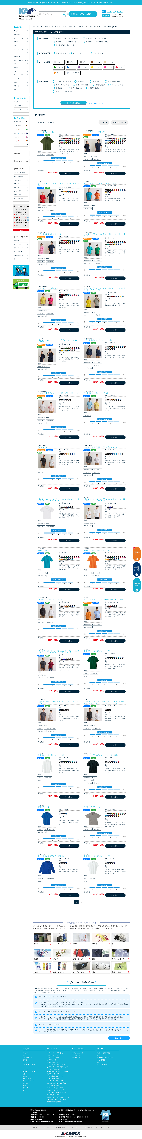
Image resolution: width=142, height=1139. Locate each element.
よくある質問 (101, 1060)
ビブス (25, 1074)
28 (19, 212)
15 (28, 217)
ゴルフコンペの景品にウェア (56, 1064)
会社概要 (35, 1127)
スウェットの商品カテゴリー (56, 1088)
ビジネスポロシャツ (53, 1062)
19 (21, 220)
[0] (137, 554)
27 (17, 212)
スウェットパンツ (28, 1081)
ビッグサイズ (76, 1055)
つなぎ (25, 1062)
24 (17, 223)
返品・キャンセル (102, 1064)
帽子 (24, 1090)
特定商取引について (91, 1127)
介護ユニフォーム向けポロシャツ (57, 1067)
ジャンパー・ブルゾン (29, 1064)
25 (19, 223)
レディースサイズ (77, 1053)
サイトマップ (105, 1127)
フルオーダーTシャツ (53, 1085)
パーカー (25, 1067)
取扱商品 (82, 27)
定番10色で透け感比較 (54, 1102)
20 (23, 220)
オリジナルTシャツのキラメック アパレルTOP (49, 27)
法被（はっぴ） (27, 1078)
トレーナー (26, 1069)
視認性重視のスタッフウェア (56, 1076)
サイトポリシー (76, 1127)
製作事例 (99, 1055)
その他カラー (116, 27)
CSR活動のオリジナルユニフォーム (58, 1071)
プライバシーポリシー (61, 1127)
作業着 (25, 1060)
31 (26, 212)
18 (19, 220)
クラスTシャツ (51, 1060)
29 (21, 212)
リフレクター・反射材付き (55, 1053)
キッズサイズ (76, 1057)
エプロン (25, 1083)
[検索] (64, 14)
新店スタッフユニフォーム (55, 1074)
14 (26, 217)
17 (17, 220)
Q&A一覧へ (119, 1038)
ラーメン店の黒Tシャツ (54, 1069)
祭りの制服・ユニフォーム (55, 1095)
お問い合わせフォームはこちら (83, 14)
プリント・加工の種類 (103, 1053)
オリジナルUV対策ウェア (55, 1081)
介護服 (25, 1076)
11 (19, 217)
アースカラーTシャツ (53, 1078)
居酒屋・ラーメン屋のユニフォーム (58, 1097)
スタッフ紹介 (46, 1127)
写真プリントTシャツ (53, 1057)
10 (17, 217)
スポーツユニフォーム (29, 1071)
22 (28, 220)
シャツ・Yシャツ (28, 1057)
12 (21, 217)
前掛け (25, 1085)
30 (23, 212)
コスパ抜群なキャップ (54, 1055)
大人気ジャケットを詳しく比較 (56, 1092)
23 (14, 223)
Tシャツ (25, 1053)
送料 (98, 1062)
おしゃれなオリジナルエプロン (56, 1083)
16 (14, 220)
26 (14, 212)
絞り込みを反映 (73, 102)
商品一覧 (72, 27)
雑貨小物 (25, 1088)
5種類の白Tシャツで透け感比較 (57, 1099)
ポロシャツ (92, 27)
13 (23, 217)
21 (26, 220)
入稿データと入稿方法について (106, 1057)
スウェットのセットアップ (55, 1090)
